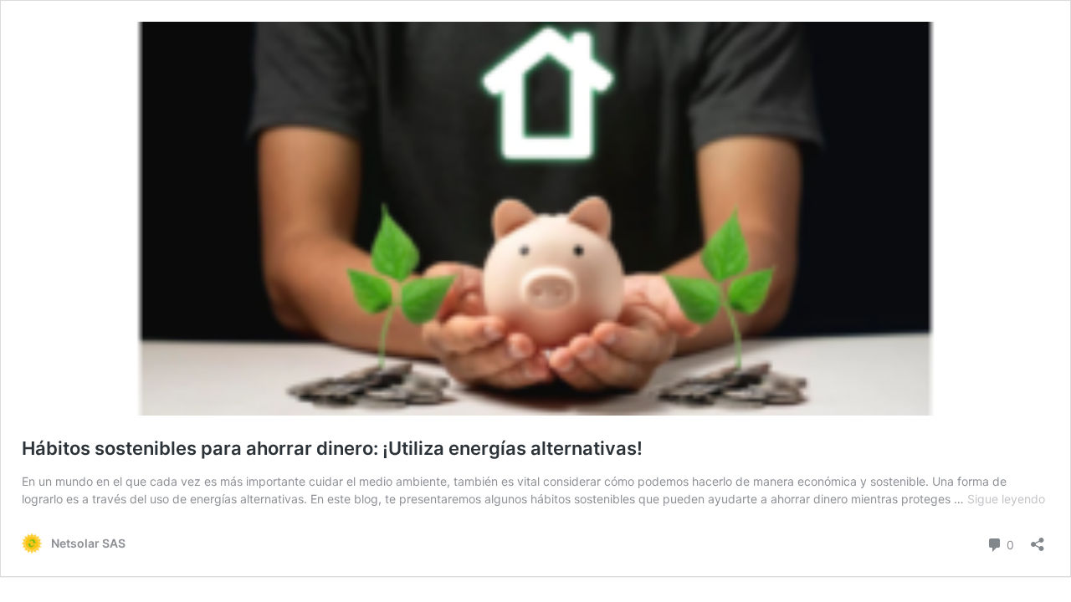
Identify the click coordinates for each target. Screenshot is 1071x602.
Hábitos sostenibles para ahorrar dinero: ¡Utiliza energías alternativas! (332, 448)
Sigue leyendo (1006, 499)
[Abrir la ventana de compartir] (1037, 539)
